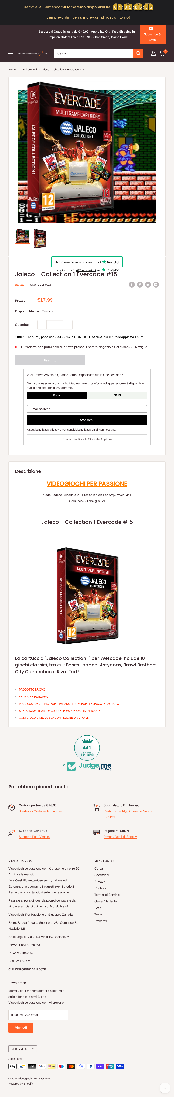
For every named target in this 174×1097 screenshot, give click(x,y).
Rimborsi (100, 888)
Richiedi (21, 1027)
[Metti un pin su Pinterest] (140, 284)
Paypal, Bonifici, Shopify (120, 836)
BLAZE (19, 284)
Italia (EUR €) (19, 1048)
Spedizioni (101, 875)
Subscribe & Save (152, 37)
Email (57, 395)
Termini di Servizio (107, 894)
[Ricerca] (138, 53)
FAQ (97, 908)
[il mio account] (153, 53)
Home (12, 69)
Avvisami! (87, 420)
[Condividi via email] (156, 284)
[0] (162, 53)
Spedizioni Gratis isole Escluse (40, 811)
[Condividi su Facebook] (132, 284)
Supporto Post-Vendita (34, 836)
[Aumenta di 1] (67, 324)
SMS (117, 395)
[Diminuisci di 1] (42, 324)
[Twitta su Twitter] (148, 284)
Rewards (100, 921)
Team (98, 914)
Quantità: (22, 324)
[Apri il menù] (10, 53)
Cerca (98, 868)
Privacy (99, 881)
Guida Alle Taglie (105, 901)
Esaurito (50, 360)
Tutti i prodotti (28, 69)
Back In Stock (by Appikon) (95, 439)
